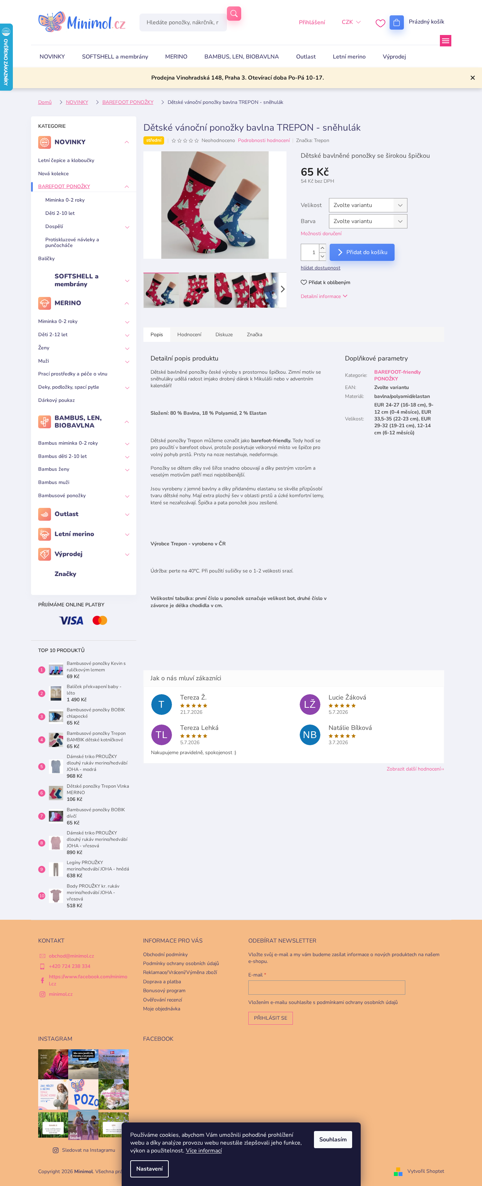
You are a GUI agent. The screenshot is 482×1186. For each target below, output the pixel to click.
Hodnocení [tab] (189, 334)
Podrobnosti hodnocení (264, 140)
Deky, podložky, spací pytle (68, 387)
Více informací (204, 1151)
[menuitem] (52, 56)
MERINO (68, 303)
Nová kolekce (53, 173)
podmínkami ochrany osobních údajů (357, 1002)
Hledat (234, 13)
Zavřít (337, 316)
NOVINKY (70, 142)
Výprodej (68, 554)
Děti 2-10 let (60, 213)
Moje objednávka (161, 1008)
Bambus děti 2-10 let (62, 456)
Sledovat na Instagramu (88, 1150)
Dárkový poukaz (56, 400)
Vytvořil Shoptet (425, 1171)
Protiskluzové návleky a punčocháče (72, 242)
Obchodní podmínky (165, 954)
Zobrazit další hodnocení (414, 769)
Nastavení (149, 1169)
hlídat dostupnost (320, 267)
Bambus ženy (53, 469)
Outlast (66, 514)
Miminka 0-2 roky (65, 200)
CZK (347, 22)
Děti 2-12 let (52, 334)
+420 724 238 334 (69, 966)
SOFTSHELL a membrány (76, 280)
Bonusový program (164, 990)
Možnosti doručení (321, 233)
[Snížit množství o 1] (322, 256)
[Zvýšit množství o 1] (322, 248)
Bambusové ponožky (62, 495)
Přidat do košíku (366, 252)
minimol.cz (61, 994)
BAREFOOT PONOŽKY (64, 186)
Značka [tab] (254, 334)
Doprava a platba (162, 981)
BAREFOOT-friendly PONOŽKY (397, 375)
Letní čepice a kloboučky (66, 160)
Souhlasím (333, 1140)
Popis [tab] (157, 334)
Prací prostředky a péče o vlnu (72, 373)
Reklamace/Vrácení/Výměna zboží (180, 972)
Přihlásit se (270, 1018)
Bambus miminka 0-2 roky (68, 443)
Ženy (43, 347)
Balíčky (46, 258)
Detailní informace (321, 296)
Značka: (312, 140)
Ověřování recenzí (162, 999)
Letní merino (74, 534)
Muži (43, 361)
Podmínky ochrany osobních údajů (181, 963)
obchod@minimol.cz (71, 956)
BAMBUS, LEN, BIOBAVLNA (78, 422)
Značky (65, 574)
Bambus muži (53, 482)
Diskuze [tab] (224, 334)
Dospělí (54, 226)
